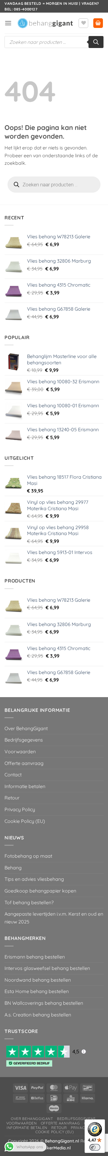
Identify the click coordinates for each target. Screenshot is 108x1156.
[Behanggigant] (45, 23)
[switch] (94, 1147)
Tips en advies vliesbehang (34, 879)
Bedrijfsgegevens (23, 740)
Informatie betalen (24, 786)
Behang (13, 868)
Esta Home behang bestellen (36, 991)
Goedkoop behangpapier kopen (40, 891)
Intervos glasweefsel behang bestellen (47, 968)
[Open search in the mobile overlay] (54, 42)
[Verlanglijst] (83, 23)
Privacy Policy (19, 809)
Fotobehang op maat (28, 856)
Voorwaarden (20, 751)
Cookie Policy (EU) (24, 821)
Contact (13, 775)
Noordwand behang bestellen (37, 980)
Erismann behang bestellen (34, 957)
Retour (12, 798)
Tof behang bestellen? (29, 902)
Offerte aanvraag (24, 763)
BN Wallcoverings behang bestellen (43, 1003)
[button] (8, 23)
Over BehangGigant (26, 728)
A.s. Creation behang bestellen (37, 1015)
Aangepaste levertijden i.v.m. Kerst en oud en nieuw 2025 (53, 918)
